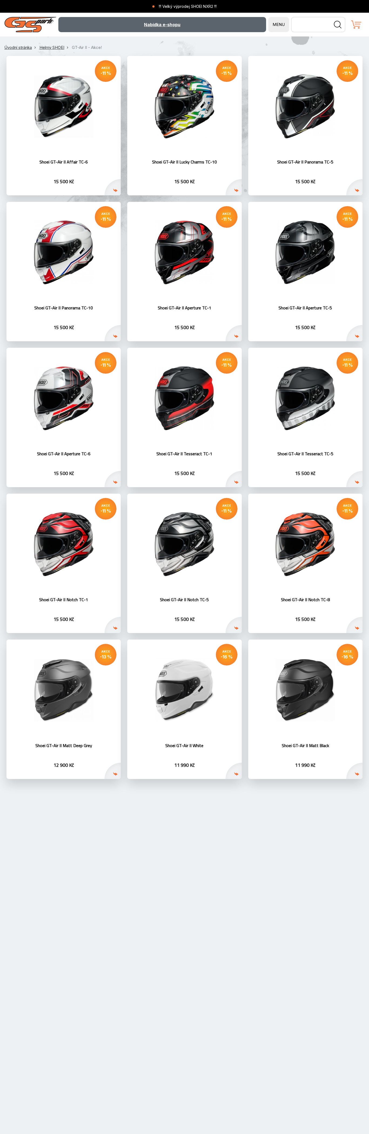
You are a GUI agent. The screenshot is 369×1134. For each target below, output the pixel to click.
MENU (279, 24)
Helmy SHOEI (51, 47)
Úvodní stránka (18, 47)
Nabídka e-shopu (162, 24)
